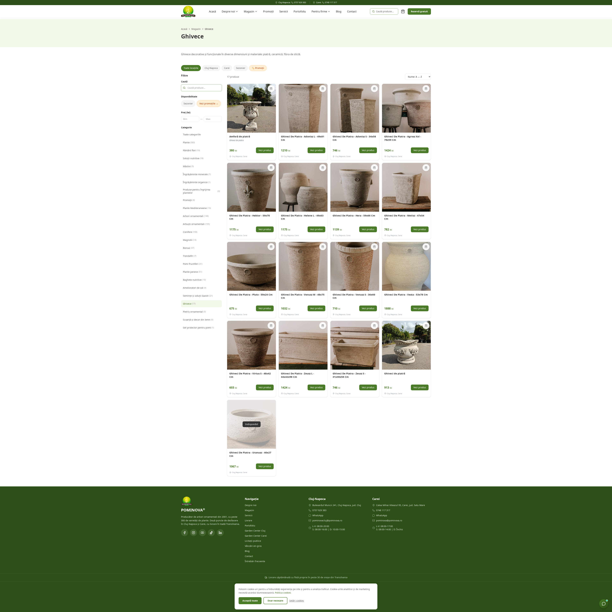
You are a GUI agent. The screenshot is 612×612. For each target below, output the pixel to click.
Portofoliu (300, 11)
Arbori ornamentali (196, 216)
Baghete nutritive (194, 279)
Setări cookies (296, 600)
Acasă (212, 11)
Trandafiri (189, 255)
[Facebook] (184, 532)
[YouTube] (202, 532)
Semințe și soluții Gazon (198, 295)
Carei (227, 67)
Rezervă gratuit (419, 11)
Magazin (249, 11)
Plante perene (192, 271)
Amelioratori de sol (194, 287)
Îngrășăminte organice (197, 182)
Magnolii (190, 239)
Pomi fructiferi (192, 263)
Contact (352, 11)
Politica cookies (283, 592)
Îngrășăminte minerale (197, 174)
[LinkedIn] (220, 532)
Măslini (188, 166)
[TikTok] (211, 532)
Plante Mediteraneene (197, 208)
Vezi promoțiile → (208, 103)
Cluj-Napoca (211, 67)
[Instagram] (193, 532)
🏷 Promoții (258, 67)
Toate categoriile (192, 134)
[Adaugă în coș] (271, 88)
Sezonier (240, 67)
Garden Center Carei (256, 535)
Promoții (268, 11)
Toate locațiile (191, 67)
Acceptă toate (250, 600)
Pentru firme (319, 11)
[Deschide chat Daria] (603, 603)
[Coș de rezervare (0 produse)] (402, 11)
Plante (189, 142)
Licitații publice (253, 540)
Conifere (190, 231)
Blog (338, 11)
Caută (184, 81)
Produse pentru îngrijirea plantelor (201, 191)
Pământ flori (191, 150)
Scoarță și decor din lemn (198, 319)
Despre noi (228, 11)
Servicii (283, 11)
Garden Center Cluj (255, 530)
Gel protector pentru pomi (198, 327)
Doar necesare (275, 600)
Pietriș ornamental (194, 311)
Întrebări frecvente (255, 561)
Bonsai (188, 247)
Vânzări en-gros (253, 545)
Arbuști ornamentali (196, 224)
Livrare (248, 520)
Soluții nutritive (193, 158)
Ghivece (189, 303)
